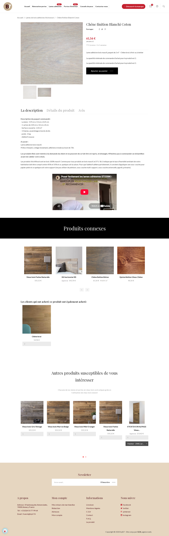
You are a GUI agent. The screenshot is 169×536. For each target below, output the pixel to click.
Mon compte (57, 515)
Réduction (56, 508)
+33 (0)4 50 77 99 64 (29, 510)
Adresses (55, 512)
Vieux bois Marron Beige (58, 426)
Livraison (90, 505)
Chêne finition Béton (100, 277)
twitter (126, 508)
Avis (81, 110)
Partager (99, 29)
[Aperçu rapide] (30, 328)
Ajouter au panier (99, 71)
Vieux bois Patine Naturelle (38, 277)
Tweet (102, 29)
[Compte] (157, 6)
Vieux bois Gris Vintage (32, 426)
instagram (127, 515)
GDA (139, 532)
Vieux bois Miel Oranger (84, 426)
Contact (89, 515)
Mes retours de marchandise (63, 505)
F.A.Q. (88, 518)
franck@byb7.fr (29, 514)
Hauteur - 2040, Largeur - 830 (137, 444)
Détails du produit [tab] (60, 110)
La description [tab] (32, 110)
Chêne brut (36, 336)
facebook (127, 505)
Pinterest (105, 29)
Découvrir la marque (135, 6)
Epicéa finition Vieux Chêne (131, 277)
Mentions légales (93, 508)
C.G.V (88, 512)
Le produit (90, 522)
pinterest (126, 512)
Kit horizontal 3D (69, 277)
